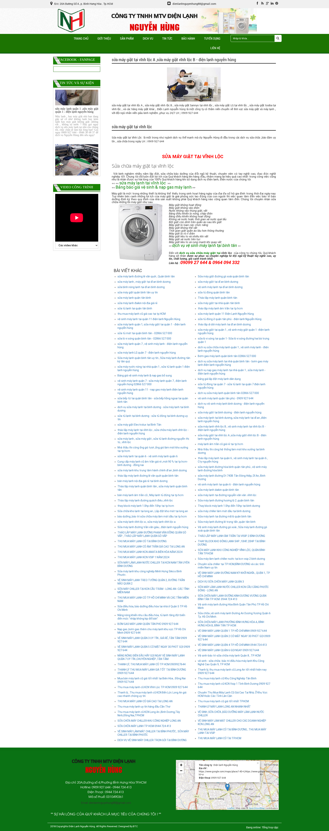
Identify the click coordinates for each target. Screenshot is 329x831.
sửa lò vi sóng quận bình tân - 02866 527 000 (144, 338)
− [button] (181, 770)
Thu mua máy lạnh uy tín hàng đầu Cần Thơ (143, 706)
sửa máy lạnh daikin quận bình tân (218, 489)
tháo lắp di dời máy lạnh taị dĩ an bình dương (224, 324)
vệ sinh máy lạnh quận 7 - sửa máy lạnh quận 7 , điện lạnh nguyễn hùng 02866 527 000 (152, 382)
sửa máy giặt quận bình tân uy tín (137, 292)
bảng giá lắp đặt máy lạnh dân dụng (219, 378)
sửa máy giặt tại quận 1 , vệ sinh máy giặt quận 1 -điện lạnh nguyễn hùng (234, 331)
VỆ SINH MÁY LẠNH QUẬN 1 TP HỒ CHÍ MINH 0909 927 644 (232, 630)
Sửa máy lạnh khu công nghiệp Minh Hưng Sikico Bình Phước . (149, 573)
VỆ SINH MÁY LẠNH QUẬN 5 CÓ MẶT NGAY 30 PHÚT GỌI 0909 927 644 (153, 648)
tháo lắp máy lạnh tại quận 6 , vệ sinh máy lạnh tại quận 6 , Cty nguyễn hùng (233, 460)
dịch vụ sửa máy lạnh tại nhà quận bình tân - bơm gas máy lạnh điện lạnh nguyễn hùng (233, 363)
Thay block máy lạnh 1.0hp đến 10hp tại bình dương (229, 505)
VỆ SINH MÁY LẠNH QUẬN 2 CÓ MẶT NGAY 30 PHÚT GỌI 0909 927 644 (234, 638)
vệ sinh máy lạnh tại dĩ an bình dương (220, 287)
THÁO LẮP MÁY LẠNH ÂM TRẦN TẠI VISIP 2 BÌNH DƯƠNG (231, 535)
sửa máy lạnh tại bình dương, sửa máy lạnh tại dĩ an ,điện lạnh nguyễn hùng (232, 419)
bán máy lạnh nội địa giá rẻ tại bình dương (142, 481)
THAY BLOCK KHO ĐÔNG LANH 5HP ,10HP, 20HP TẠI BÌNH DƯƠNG (231, 543)
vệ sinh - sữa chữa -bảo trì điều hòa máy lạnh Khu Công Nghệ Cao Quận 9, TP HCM (231, 662)
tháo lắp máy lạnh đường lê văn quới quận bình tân (147, 475)
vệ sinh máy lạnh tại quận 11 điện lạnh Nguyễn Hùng (148, 319)
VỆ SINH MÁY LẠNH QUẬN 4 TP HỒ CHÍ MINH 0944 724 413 (232, 644)
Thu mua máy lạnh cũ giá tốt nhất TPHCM (223, 701)
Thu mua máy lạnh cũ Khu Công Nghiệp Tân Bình (227, 678)
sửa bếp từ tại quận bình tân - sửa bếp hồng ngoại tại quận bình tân (152, 400)
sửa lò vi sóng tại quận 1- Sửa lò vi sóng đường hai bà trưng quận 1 (233, 340)
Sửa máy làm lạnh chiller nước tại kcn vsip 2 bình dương (231, 558)
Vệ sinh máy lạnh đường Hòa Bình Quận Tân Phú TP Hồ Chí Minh (233, 606)
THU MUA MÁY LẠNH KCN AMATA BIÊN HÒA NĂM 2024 (149, 551)
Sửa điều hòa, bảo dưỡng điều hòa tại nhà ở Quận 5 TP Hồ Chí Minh (152, 608)
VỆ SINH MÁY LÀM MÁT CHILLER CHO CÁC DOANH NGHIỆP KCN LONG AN (232, 722)
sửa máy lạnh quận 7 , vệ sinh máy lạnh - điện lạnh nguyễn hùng (152, 345)
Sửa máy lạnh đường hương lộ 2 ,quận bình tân (226, 500)
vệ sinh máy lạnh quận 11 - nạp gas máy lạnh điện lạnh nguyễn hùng (150, 391)
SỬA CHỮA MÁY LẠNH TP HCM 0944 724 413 (144, 726)
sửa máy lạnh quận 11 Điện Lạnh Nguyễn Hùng (226, 313)
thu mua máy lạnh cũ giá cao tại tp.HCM (141, 313)
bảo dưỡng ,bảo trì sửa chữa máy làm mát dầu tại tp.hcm (152, 516)
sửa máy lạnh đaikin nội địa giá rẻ (137, 303)
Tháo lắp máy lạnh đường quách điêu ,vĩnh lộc (145, 500)
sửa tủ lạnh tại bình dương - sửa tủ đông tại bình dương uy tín (152, 417)
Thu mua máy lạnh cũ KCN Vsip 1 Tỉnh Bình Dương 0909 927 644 (234, 685)
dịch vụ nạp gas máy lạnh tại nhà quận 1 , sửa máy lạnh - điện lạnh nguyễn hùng (232, 372)
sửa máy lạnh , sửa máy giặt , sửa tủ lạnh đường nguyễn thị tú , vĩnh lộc (153, 440)
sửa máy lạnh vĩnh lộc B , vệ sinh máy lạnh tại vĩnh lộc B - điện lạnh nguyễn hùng (232, 428)
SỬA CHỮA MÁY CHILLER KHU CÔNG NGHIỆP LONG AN (149, 720)
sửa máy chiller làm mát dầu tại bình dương (224, 511)
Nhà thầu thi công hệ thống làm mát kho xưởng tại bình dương (231, 451)
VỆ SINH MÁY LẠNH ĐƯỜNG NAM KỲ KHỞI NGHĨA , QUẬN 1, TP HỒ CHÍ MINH (234, 574)
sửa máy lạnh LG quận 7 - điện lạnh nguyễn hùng (146, 352)
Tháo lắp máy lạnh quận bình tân (217, 297)
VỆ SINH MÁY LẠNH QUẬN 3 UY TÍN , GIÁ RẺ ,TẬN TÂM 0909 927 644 (152, 639)
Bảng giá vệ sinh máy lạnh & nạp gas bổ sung (144, 375)
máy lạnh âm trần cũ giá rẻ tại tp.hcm (220, 444)
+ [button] (181, 765)
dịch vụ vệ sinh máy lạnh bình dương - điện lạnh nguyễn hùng (231, 405)
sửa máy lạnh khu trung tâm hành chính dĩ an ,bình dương (152, 470)
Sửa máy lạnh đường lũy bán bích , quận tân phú (76, 158)
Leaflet (230, 808)
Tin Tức (167, 38)
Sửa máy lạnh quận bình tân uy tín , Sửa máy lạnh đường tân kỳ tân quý (153, 359)
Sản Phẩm (127, 38)
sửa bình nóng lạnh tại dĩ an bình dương (141, 287)
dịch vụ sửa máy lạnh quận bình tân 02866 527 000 (228, 393)
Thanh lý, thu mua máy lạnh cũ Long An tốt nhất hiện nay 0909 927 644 (232, 671)
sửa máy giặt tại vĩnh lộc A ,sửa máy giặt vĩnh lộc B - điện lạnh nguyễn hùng (232, 437)
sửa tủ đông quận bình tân (214, 292)
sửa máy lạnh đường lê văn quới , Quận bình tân (146, 276)
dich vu (148, 38)
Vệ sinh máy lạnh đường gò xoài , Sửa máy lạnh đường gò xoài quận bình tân (232, 529)
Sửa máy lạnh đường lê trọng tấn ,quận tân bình (227, 521)
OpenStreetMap (257, 808)
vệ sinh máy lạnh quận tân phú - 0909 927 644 (225, 398)
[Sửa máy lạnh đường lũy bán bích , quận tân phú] (76, 152)
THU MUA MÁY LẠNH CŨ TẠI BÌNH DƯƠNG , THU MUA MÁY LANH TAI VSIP (232, 731)
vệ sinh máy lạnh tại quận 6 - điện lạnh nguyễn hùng (229, 484)
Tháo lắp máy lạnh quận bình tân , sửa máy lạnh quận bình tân (152, 488)
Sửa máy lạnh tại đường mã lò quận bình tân (224, 516)
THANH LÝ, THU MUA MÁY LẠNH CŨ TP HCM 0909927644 (151, 664)
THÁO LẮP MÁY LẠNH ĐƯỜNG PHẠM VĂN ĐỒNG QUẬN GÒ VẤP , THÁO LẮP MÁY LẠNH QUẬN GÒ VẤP (151, 534)
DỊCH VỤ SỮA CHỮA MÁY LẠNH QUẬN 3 (221, 581)
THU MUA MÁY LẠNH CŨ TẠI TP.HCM (219, 738)
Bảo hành (188, 38)
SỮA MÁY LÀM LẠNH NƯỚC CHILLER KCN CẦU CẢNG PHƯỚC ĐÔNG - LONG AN (233, 588)
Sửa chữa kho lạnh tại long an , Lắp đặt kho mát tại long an (152, 511)
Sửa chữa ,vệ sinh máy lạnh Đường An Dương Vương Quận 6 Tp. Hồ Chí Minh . (234, 615)
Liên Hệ (215, 48)
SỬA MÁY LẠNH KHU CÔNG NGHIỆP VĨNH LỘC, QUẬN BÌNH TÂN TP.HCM (231, 551)
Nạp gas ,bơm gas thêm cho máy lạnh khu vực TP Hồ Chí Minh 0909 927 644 (151, 631)
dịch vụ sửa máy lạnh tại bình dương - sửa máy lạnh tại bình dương (153, 409)
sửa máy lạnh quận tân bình (134, 297)
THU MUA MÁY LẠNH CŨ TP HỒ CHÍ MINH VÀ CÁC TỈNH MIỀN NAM (153, 599)
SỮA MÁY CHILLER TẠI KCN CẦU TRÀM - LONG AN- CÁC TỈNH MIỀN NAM (153, 590)
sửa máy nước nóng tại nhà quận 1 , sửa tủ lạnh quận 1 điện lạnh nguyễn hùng (153, 368)
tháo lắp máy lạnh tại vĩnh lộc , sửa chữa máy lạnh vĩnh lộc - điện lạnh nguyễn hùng (153, 431)
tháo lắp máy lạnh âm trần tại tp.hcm (220, 308)
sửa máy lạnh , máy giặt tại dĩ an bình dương (144, 281)
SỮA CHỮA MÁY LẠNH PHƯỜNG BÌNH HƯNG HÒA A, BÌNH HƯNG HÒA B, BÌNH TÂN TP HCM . (231, 623)
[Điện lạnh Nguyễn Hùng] (71, 32)
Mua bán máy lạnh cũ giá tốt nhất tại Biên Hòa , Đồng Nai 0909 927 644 (151, 680)
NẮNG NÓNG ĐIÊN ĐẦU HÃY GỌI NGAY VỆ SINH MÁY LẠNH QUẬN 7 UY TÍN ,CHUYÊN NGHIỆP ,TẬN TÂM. (151, 657)
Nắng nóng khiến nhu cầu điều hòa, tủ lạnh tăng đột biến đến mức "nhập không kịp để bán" (151, 617)
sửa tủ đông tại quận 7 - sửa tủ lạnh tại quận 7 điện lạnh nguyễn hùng (231, 386)
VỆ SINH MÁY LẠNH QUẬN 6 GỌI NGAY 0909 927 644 (228, 650)
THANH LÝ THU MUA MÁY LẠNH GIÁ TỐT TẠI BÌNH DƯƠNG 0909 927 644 (151, 671)
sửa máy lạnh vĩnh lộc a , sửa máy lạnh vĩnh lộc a (146, 521)
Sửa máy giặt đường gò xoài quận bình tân (223, 276)
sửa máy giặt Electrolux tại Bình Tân (139, 424)
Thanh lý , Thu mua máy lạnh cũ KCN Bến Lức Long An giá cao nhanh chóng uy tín (151, 694)
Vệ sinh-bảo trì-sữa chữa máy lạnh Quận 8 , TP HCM (229, 655)
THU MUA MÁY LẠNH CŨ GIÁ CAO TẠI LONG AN (144, 701)
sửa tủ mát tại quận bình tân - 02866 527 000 (144, 333)
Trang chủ (81, 38)
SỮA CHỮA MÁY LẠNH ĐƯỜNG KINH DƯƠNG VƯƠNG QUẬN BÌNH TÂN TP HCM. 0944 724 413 (232, 597)
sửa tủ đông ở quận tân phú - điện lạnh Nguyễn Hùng (229, 319)
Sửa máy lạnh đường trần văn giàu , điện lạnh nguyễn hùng (152, 527)
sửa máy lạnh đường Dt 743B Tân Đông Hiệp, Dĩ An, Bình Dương (231, 477)
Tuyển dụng (212, 38)
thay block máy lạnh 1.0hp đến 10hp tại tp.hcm (145, 505)
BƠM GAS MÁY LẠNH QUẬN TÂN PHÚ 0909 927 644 (147, 623)
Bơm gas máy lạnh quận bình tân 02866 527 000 (227, 356)
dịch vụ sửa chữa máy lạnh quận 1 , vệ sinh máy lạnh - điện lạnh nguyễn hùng (233, 349)
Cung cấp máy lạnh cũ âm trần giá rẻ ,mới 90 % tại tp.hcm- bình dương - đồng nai (152, 463)
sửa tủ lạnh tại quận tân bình (134, 308)
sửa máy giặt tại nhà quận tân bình (219, 303)
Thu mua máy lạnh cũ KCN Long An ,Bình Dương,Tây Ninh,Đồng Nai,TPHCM (148, 713)
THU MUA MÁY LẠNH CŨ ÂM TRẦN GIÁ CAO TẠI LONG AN (151, 546)
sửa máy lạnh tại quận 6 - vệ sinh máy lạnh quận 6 (147, 456)
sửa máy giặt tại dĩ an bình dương (218, 281)
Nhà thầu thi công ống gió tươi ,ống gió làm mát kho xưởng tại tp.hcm (152, 449)
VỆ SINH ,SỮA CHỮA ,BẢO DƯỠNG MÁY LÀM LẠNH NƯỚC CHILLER (231, 713)
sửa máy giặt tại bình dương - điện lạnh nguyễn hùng (229, 412)
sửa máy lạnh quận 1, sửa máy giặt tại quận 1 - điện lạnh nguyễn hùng (151, 326)
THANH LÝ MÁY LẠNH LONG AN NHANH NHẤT (224, 706)
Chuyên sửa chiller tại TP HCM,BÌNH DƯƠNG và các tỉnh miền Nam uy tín (231, 566)
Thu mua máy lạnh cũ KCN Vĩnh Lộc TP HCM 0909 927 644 (152, 687)
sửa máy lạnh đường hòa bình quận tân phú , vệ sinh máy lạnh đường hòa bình (232, 468)
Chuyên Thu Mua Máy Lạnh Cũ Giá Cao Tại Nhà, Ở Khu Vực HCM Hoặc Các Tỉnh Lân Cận (233, 694)
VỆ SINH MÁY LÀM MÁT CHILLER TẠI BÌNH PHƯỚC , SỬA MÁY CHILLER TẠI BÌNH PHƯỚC (153, 733)
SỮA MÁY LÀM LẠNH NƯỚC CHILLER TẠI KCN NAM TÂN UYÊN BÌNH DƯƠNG (153, 564)
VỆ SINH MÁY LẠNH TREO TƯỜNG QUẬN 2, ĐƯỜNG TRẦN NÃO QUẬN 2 (151, 582)
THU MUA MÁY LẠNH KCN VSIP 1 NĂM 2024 (143, 557)
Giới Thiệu (104, 38)
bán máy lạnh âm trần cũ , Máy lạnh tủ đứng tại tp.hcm (150, 495)
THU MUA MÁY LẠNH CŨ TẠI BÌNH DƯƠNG (142, 541)
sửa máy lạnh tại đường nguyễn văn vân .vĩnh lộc (227, 495)
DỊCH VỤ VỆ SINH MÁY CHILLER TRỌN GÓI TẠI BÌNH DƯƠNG (152, 740)
